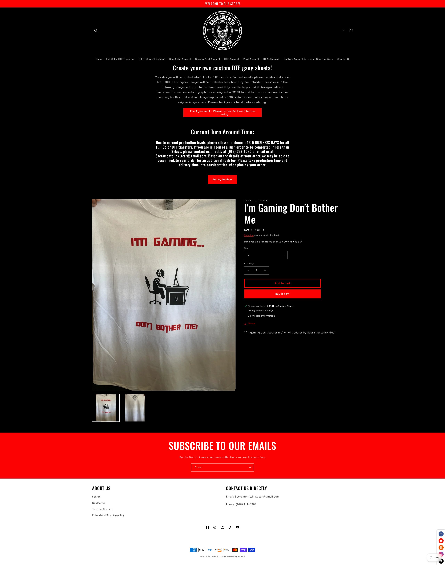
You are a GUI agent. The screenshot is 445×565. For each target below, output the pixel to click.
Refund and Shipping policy (108, 515)
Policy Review (222, 179)
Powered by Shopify (236, 556)
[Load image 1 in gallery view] (105, 407)
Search (96, 496)
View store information (261, 315)
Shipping (249, 235)
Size (246, 248)
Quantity (249, 263)
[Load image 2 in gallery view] (134, 407)
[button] (96, 30)
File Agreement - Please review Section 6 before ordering (222, 113)
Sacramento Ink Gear (217, 556)
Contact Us (99, 503)
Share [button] (251, 323)
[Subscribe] (250, 467)
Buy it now (282, 293)
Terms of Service (102, 509)
